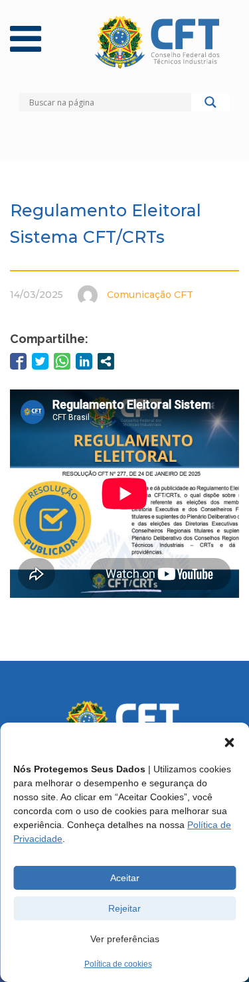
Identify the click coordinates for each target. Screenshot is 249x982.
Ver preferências (124, 939)
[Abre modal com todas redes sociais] (106, 361)
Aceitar (124, 878)
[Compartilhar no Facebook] (18, 361)
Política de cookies (118, 964)
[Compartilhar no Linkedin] (84, 361)
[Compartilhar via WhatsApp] (62, 361)
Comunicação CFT (150, 295)
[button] (229, 742)
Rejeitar (124, 908)
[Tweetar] (40, 361)
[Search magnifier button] (210, 105)
